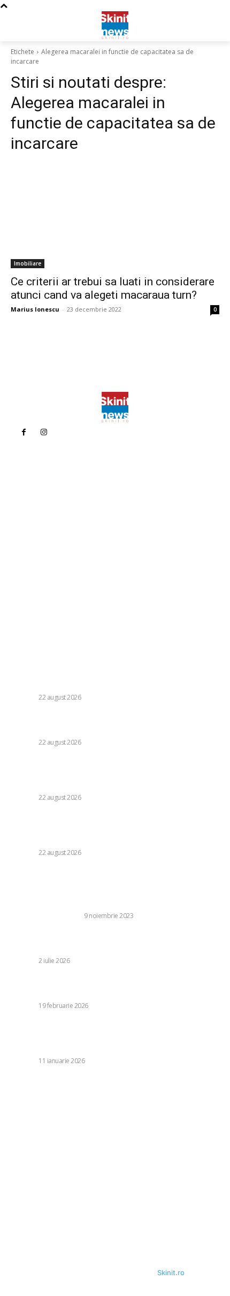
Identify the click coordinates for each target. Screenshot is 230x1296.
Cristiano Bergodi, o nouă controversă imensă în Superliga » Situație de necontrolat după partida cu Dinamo (104, 673)
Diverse (23, 697)
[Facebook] (23, 432)
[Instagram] (43, 432)
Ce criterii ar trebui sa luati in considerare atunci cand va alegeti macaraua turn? (112, 288)
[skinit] (115, 24)
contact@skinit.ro (48, 565)
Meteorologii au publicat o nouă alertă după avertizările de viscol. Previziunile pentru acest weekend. (114, 986)
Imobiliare (27, 263)
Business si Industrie (46, 915)
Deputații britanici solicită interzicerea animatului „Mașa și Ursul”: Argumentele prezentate (114, 941)
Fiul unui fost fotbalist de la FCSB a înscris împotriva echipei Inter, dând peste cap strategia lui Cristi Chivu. (110, 723)
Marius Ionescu (35, 309)
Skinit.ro (171, 1272)
